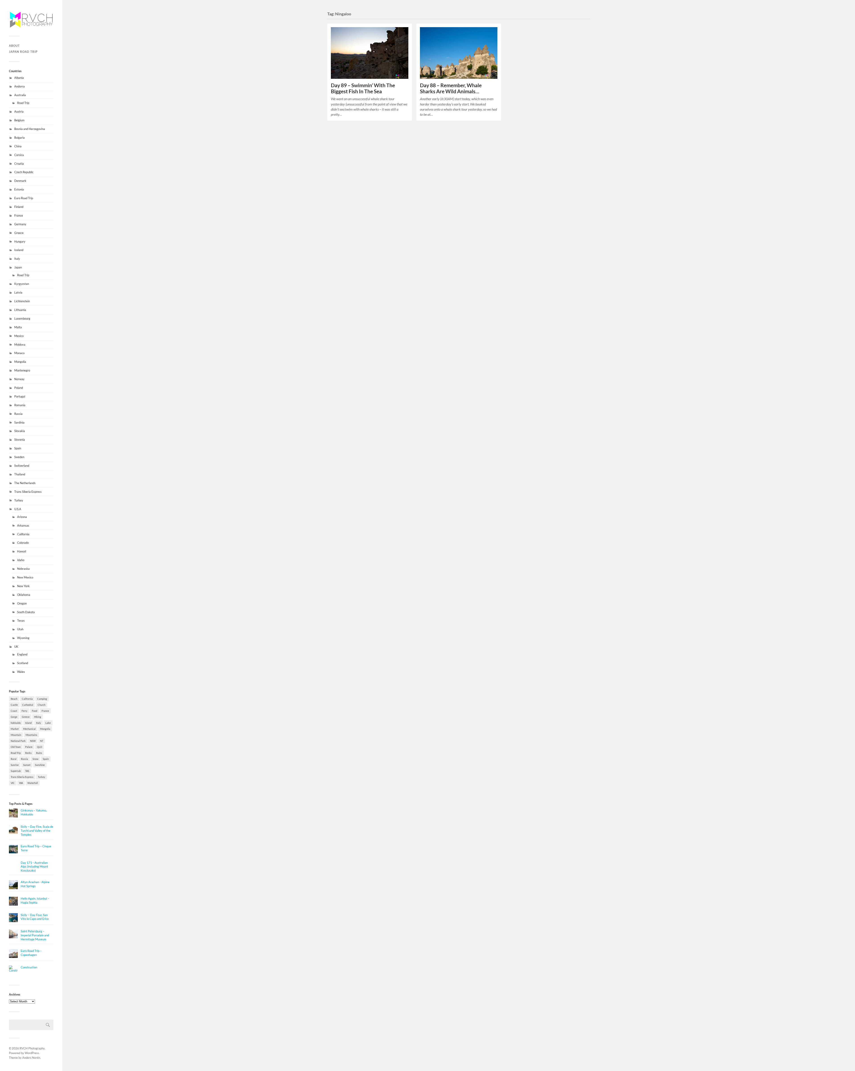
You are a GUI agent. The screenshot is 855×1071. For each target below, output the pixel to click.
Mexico (19, 336)
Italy (17, 258)
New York (23, 586)
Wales (21, 671)
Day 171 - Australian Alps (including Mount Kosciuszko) (34, 866)
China (18, 146)
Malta (18, 327)
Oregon (22, 603)
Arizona (22, 517)
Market (15, 728)
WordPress (32, 1053)
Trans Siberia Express (28, 491)
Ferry (24, 710)
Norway (19, 379)
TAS (27, 770)
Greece (19, 233)
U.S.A (17, 509)
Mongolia (20, 361)
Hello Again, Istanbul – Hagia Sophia (35, 900)
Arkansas (23, 525)
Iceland (18, 250)
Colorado (23, 542)
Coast (14, 710)
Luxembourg (22, 318)
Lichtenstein (22, 301)
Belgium (19, 120)
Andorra (19, 86)
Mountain (16, 734)
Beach (14, 698)
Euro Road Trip (23, 198)
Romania (19, 405)
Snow (35, 758)
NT (41, 740)
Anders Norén (31, 1057)
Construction (29, 967)
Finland (18, 207)
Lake (48, 722)
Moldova (19, 344)
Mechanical (29, 728)
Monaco (19, 353)
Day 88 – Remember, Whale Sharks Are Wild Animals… (451, 88)
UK (16, 646)
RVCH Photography (32, 1048)
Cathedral (27, 704)
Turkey (18, 500)
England (22, 654)
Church (41, 704)
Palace (29, 746)
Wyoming (23, 638)
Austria (19, 111)
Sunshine (40, 764)
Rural (13, 758)
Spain (17, 448)
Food (34, 710)
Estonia (19, 189)
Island (28, 722)
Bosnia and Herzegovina (29, 129)
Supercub (16, 770)
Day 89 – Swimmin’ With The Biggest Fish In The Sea (363, 88)
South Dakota (26, 612)
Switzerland (21, 465)
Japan (18, 267)
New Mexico (25, 577)
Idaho (20, 560)
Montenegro (22, 370)
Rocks (28, 752)
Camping (42, 698)
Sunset (27, 764)
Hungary (19, 241)
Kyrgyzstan (21, 284)
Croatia (19, 163)
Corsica (19, 155)
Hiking (37, 716)
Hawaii (21, 551)
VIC (13, 782)
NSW (33, 740)
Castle (14, 704)
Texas (21, 620)
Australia (20, 95)
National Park (18, 740)
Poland (18, 387)
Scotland (22, 663)
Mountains (31, 734)
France (18, 215)
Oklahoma (23, 594)
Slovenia (19, 439)
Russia (18, 414)
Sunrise (15, 764)
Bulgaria (19, 137)
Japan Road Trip (23, 51)
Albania (19, 77)
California (23, 534)
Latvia (18, 292)
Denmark (20, 181)
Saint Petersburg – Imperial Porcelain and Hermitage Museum (35, 935)
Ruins (39, 752)
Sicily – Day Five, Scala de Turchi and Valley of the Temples (37, 830)
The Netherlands (25, 483)
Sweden (19, 457)
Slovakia (19, 431)
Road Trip (23, 103)
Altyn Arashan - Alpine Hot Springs (35, 884)
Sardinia (19, 422)
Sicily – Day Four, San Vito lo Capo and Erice (35, 917)
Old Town (16, 746)
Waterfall (32, 782)
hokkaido (16, 722)
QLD (39, 746)
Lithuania (20, 310)
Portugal (19, 396)
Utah (20, 629)
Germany (20, 224)
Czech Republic (23, 172)
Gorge (14, 716)
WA (21, 782)
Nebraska (23, 568)
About (14, 45)
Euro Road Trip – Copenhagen (31, 953)
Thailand (19, 474)
